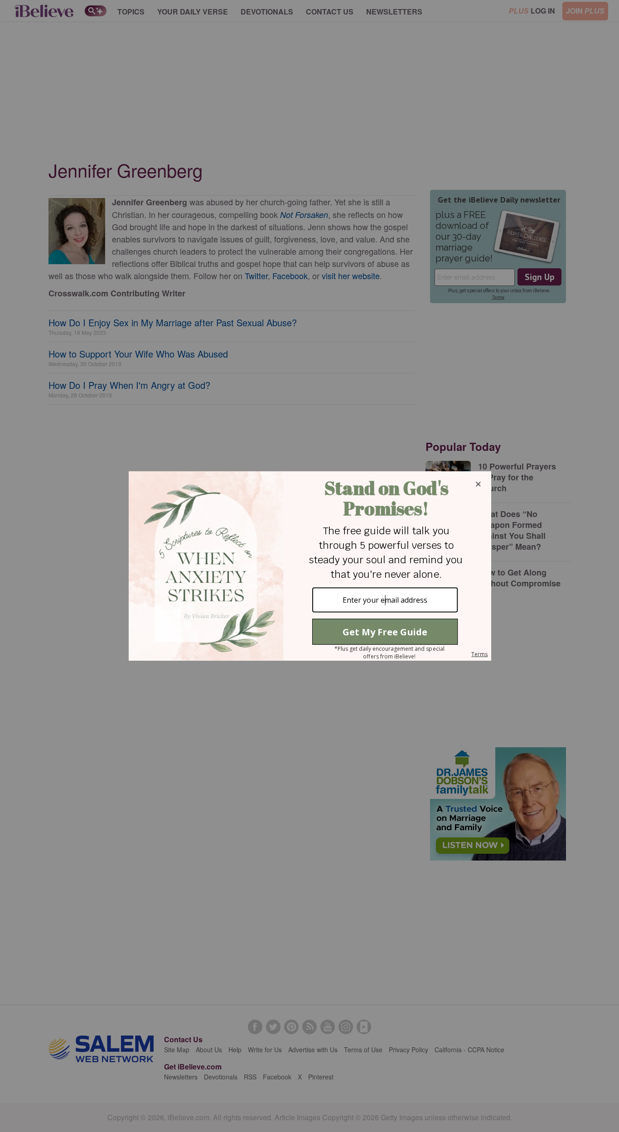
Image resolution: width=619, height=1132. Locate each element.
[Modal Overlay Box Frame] (309, 566)
